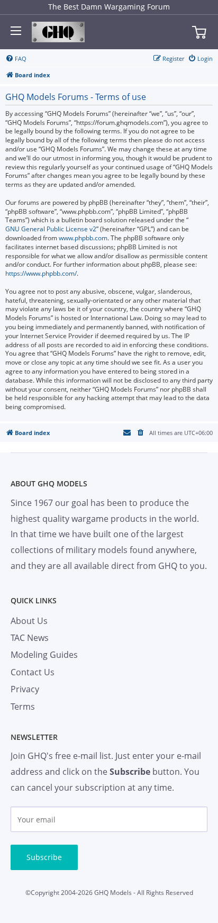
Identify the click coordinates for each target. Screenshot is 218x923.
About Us (29, 621)
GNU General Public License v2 (50, 229)
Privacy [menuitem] (25, 689)
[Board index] (58, 32)
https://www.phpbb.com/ (41, 273)
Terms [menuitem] (23, 706)
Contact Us (32, 672)
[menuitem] (15, 58)
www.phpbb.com (83, 238)
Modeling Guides (44, 654)
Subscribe (44, 857)
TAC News (30, 638)
